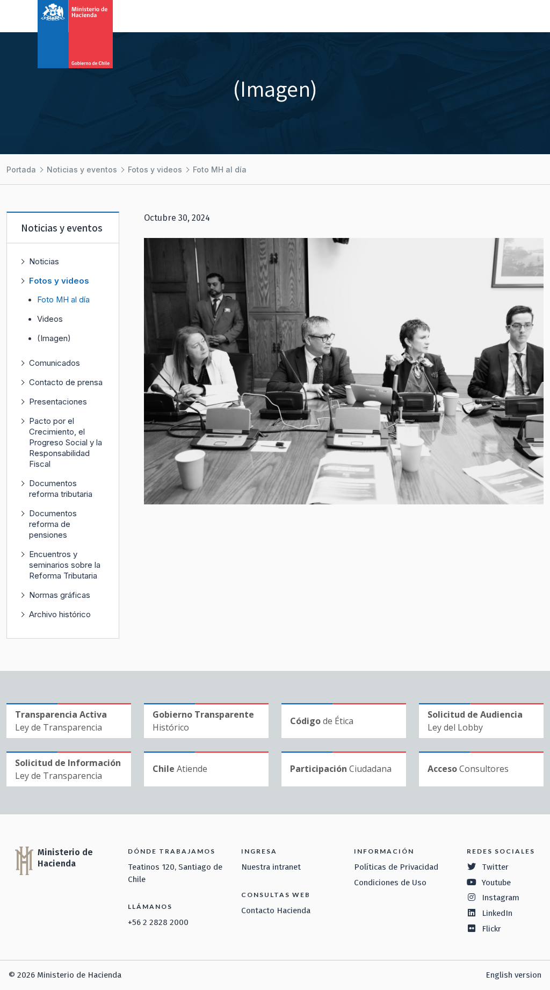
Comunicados (54, 363)
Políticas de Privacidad (396, 867)
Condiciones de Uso (390, 882)
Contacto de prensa (66, 382)
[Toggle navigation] (497, 15)
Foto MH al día (220, 169)
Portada (21, 169)
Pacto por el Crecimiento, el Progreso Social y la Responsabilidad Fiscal (65, 442)
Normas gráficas (59, 595)
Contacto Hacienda (275, 910)
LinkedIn (497, 913)
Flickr (491, 929)
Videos (50, 319)
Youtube (496, 882)
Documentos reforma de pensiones (53, 524)
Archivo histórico (60, 614)
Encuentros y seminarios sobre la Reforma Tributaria (64, 565)
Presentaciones (58, 401)
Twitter (495, 867)
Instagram (500, 897)
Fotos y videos (155, 169)
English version (513, 975)
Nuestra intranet (271, 867)
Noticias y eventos (82, 169)
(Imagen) (54, 338)
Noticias (44, 261)
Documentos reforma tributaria (60, 488)
